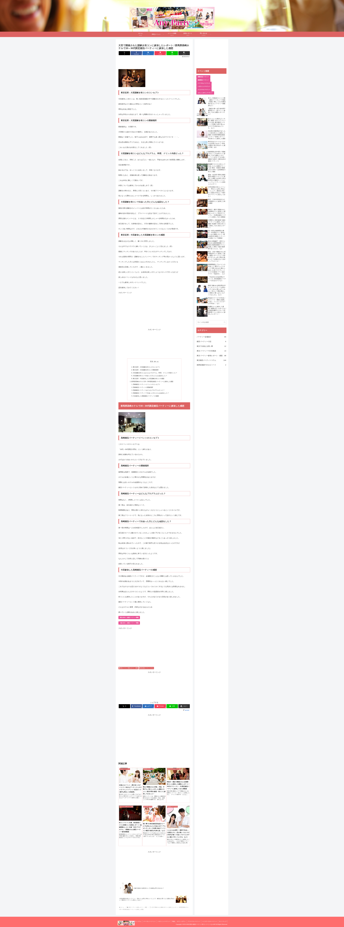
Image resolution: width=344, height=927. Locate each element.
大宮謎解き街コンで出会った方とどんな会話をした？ (150, 375)
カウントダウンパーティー (205, 93)
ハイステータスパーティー (209, 921)
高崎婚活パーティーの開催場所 (143, 387)
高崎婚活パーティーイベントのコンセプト (146, 384)
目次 (151, 361)
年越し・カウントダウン (179, 921)
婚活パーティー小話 (211, 341)
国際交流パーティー (203, 76)
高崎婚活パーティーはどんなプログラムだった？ (149, 390)
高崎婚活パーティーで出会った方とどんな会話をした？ (151, 393)
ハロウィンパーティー (204, 86)
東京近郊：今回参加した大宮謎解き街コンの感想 (148, 378)
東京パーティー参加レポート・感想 (129, 668)
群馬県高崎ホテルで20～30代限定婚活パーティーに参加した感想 (152, 381)
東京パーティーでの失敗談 (211, 351)
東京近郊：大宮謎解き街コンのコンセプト (146, 367)
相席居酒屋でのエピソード (211, 365)
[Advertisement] (154, 63)
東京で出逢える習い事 (211, 346)
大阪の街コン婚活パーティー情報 (129, 623)
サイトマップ (223, 921)
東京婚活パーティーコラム (147, 668)
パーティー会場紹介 (211, 337)
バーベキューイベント (204, 83)
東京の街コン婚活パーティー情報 (129, 617)
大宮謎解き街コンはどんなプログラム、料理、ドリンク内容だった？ (155, 373)
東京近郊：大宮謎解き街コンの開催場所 (146, 370)
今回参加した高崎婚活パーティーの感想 (146, 396)
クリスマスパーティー (204, 89)
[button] (184, 53)
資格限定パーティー (203, 80)
